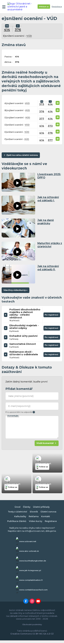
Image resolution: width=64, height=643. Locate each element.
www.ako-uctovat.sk (29, 551)
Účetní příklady (41, 507)
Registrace (57, 7)
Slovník (34, 511)
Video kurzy (35, 521)
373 (41, 104)
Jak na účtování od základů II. (48, 268)
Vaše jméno (21, 396)
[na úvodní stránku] (20, 6)
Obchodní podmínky (32, 624)
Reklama (34, 516)
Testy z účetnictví (17, 511)
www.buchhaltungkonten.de (32, 561)
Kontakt (45, 516)
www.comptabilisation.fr (31, 580)
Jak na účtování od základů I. (48, 199)
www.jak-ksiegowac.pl (30, 570)
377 (41, 118)
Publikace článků (16, 521)
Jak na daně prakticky (45, 222)
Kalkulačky (20, 516)
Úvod (17, 507)
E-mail (19, 406)
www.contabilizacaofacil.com (33, 590)
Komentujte (13, 416)
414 (7, 30)
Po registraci (51, 315)
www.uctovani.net (27, 541)
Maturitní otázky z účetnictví (49, 245)
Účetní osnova (48, 511)
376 (18, 30)
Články (26, 507)
